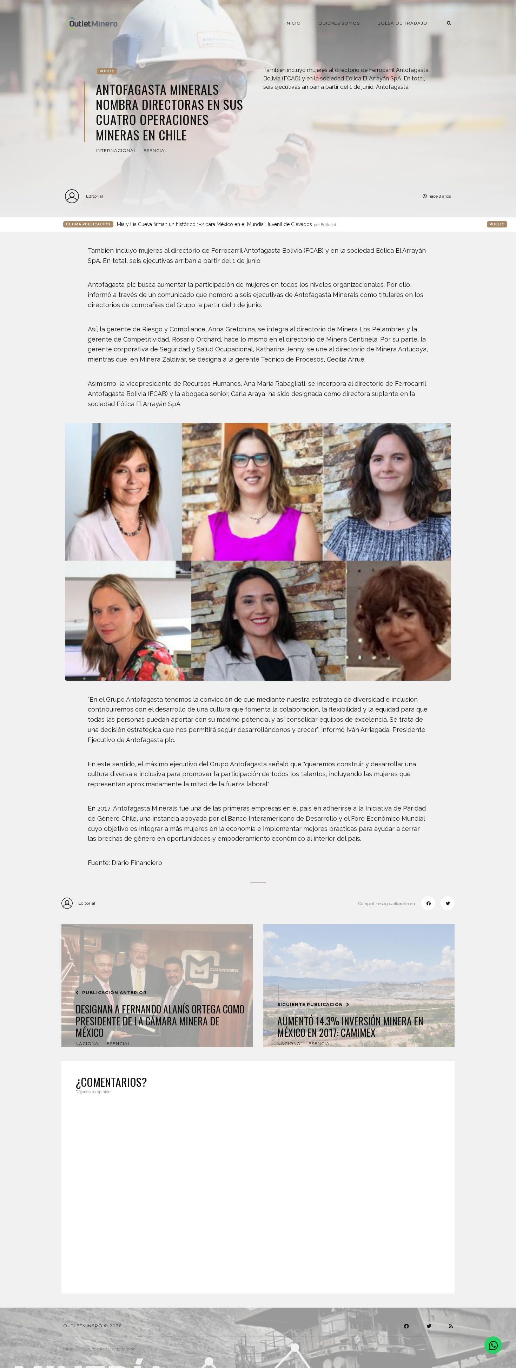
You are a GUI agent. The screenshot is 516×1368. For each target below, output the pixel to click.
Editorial (94, 196)
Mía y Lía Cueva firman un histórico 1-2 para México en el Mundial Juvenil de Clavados (226, 224)
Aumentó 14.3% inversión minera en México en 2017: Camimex (350, 1027)
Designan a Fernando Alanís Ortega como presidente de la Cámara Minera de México (159, 1021)
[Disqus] (258, 1189)
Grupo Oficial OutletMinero (110, 1349)
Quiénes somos (339, 23)
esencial (155, 150)
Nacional (88, 1043)
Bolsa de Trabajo (402, 23)
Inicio (293, 23)
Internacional (116, 150)
